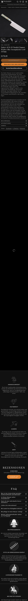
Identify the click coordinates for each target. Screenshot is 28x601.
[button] (17, 1)
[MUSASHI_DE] (6, 2)
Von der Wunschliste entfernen (14, 68)
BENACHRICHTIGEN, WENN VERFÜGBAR (14, 64)
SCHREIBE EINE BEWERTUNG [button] (14, 477)
